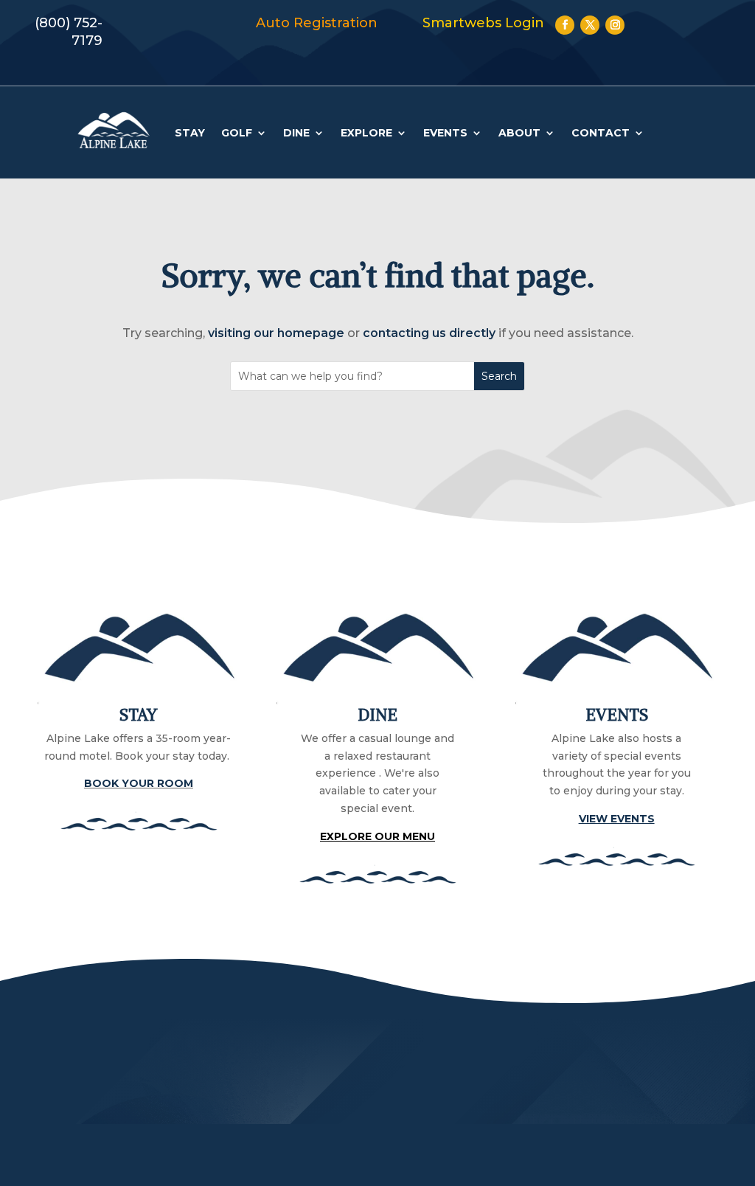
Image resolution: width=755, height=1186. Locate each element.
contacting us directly (429, 333)
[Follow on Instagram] (614, 25)
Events (445, 132)
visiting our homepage (276, 333)
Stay (190, 132)
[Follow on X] (589, 25)
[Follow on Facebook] (564, 25)
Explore (366, 132)
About (519, 132)
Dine (296, 132)
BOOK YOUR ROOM (138, 783)
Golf (236, 132)
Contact (600, 132)
